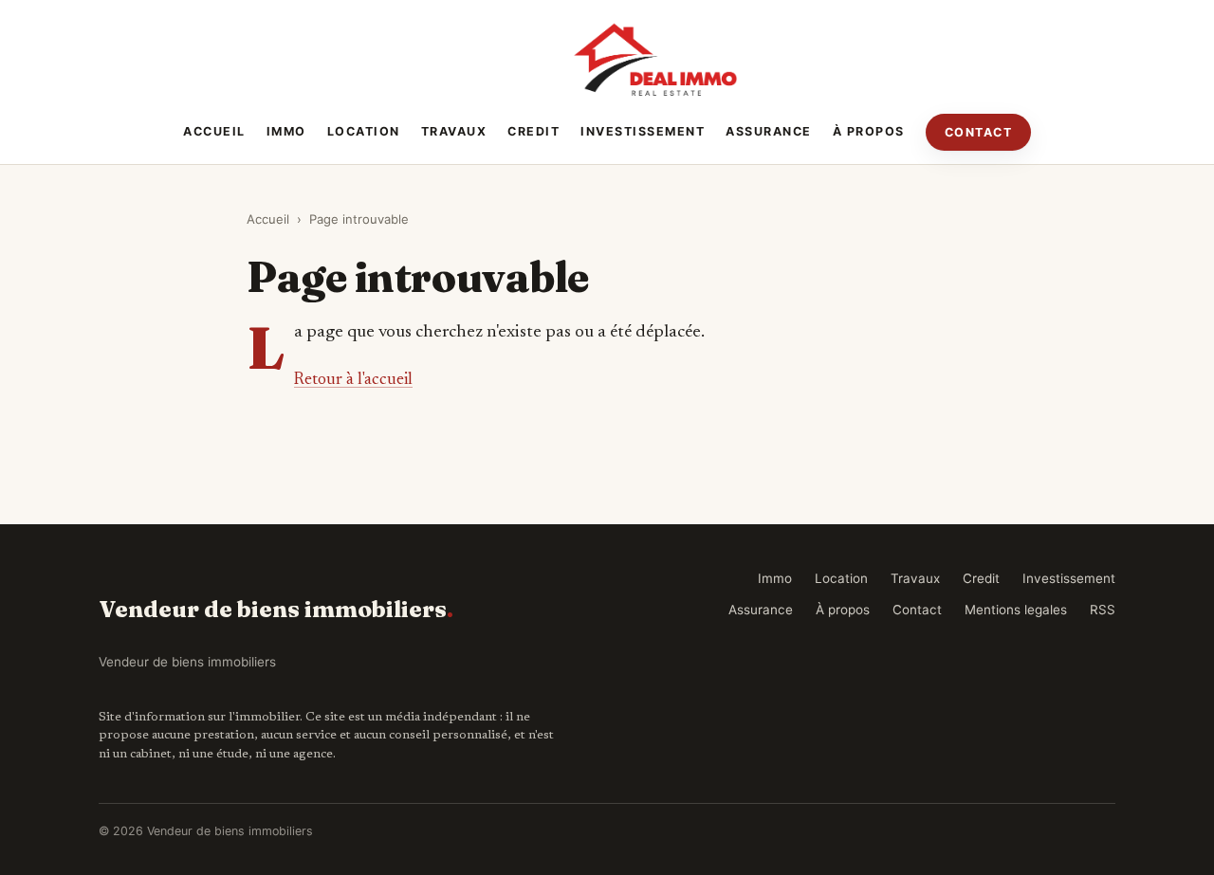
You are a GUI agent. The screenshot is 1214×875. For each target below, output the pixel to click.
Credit (533, 131)
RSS (1102, 609)
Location (363, 131)
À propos (869, 131)
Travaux (454, 131)
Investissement (642, 131)
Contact (979, 132)
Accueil (214, 131)
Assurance (769, 131)
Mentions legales (1016, 609)
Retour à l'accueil (353, 380)
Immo (286, 131)
